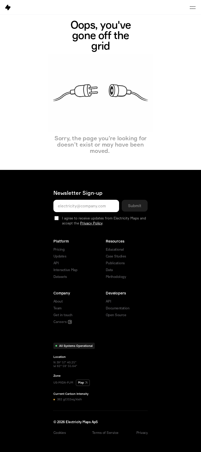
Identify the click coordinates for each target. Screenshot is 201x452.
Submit (134, 205)
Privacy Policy (91, 223)
